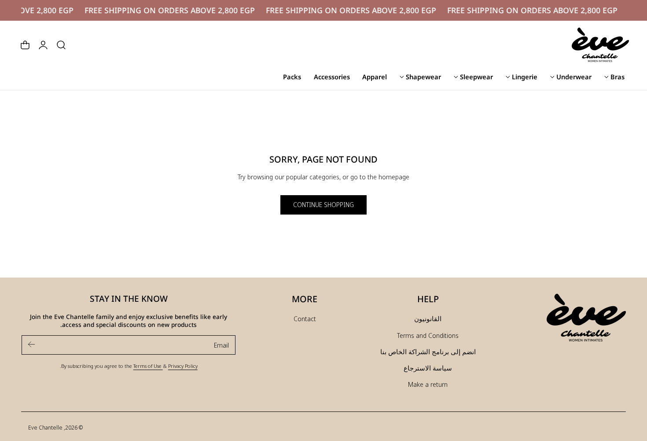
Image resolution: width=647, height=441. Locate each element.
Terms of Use (148, 365)
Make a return (428, 384)
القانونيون (427, 318)
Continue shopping (323, 204)
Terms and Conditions (428, 335)
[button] (61, 45)
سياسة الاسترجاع (428, 367)
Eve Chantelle (45, 427)
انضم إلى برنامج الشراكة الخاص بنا (428, 351)
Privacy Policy (183, 365)
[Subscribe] (31, 344)
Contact (305, 318)
